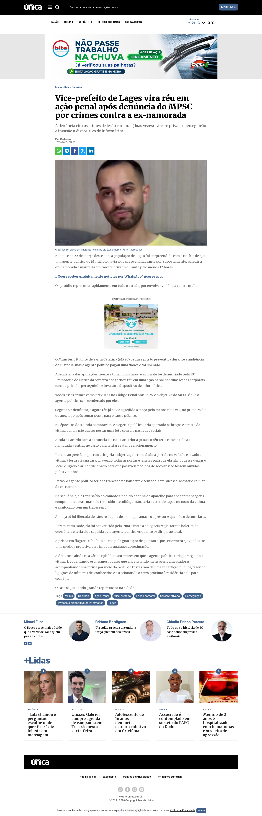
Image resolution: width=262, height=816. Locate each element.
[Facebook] (127, 789)
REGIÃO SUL (85, 22)
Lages (112, 603)
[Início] (33, 8)
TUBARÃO (53, 22)
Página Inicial (88, 776)
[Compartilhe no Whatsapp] (58, 151)
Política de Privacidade (137, 776)
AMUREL (68, 22)
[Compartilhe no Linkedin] (90, 151)
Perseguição (193, 596)
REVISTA (87, 7)
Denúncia (83, 596)
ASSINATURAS (133, 22)
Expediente (109, 776)
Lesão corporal (145, 596)
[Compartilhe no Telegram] (66, 151)
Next (30, 643)
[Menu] (50, 7)
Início (58, 87)
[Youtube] (141, 789)
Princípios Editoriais (170, 776)
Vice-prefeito (122, 596)
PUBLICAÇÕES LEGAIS (107, 7)
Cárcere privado (170, 596)
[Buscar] (57, 7)
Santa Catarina (73, 87)
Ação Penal (102, 596)
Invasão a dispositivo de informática (80, 603)
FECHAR (201, 811)
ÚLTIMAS (74, 7)
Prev (26, 643)
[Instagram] (134, 789)
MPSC (69, 596)
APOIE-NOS (228, 7)
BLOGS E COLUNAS (108, 22)
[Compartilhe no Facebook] (74, 151)
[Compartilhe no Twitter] (82, 151)
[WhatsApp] (120, 789)
